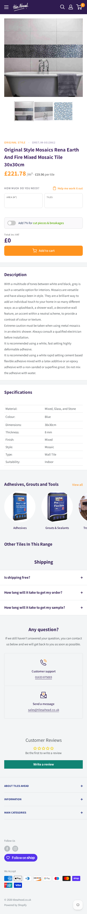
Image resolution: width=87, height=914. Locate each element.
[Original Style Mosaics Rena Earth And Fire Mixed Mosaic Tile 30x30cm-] (24, 111)
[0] (79, 7)
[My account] (71, 7)
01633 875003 (43, 677)
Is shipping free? (17, 577)
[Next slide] (78, 55)
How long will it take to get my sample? (34, 607)
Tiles (50, 197)
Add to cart (47, 250)
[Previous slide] (8, 55)
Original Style (15, 142)
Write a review (43, 764)
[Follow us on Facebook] (7, 849)
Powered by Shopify (15, 905)
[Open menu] (6, 7)
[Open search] (62, 7)
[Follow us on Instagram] (15, 849)
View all (77, 485)
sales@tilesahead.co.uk (43, 710)
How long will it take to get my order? (33, 592)
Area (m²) (12, 197)
